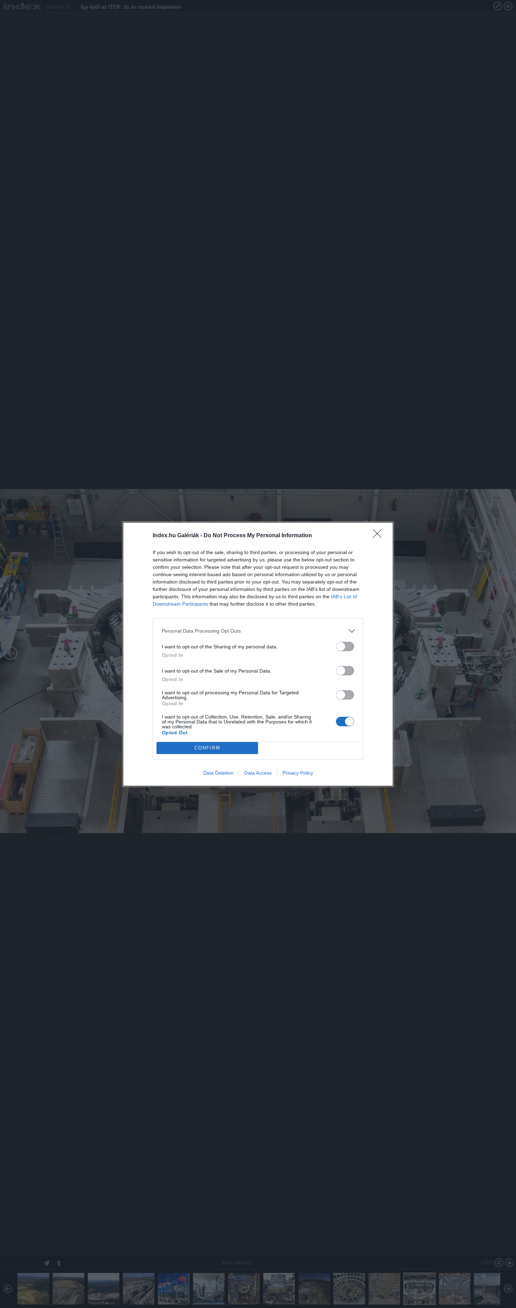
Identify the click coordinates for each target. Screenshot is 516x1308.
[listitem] (258, 631)
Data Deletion (218, 773)
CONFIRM (207, 747)
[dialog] (258, 654)
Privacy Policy (298, 773)
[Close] (379, 535)
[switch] (345, 646)
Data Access (258, 773)
